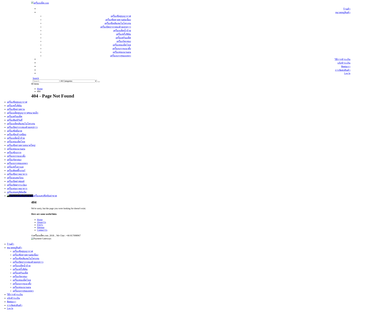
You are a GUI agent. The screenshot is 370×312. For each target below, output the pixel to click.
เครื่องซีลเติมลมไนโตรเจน (117, 23)
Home (40, 219)
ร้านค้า (346, 9)
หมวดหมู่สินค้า (342, 12)
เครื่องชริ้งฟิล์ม (123, 34)
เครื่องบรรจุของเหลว (120, 55)
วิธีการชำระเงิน (342, 59)
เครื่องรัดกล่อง (123, 41)
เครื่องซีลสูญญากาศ (121, 16)
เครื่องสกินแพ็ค (123, 37)
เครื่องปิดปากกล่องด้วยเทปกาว (115, 27)
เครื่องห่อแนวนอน (122, 52)
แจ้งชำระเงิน (343, 63)
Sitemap (40, 227)
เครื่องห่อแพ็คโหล (122, 45)
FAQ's (40, 225)
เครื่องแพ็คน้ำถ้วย (122, 30)
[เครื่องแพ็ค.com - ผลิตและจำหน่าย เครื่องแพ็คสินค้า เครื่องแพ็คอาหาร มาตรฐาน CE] (40, 3)
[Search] (99, 81)
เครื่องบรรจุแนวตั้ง (121, 48)
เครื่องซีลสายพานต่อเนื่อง (118, 19)
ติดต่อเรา (345, 66)
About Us (41, 222)
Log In (347, 73)
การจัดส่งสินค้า (342, 70)
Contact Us (42, 230)
